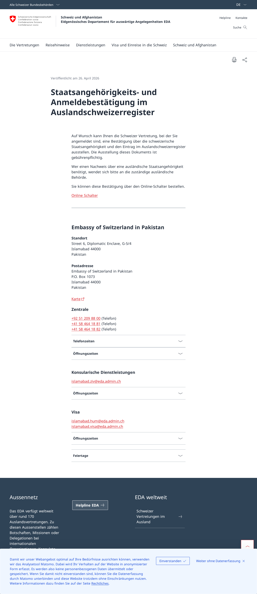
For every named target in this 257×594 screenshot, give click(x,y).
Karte (76, 298)
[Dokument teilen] (244, 60)
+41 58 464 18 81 (85, 323)
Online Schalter (84, 195)
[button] (57, 45)
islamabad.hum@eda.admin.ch (97, 421)
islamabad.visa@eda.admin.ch (97, 426)
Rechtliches (100, 583)
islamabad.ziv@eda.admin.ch (96, 381)
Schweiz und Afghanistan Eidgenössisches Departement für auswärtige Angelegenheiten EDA (115, 19)
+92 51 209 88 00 (85, 318)
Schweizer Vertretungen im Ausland (151, 516)
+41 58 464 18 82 (85, 329)
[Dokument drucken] (234, 59)
